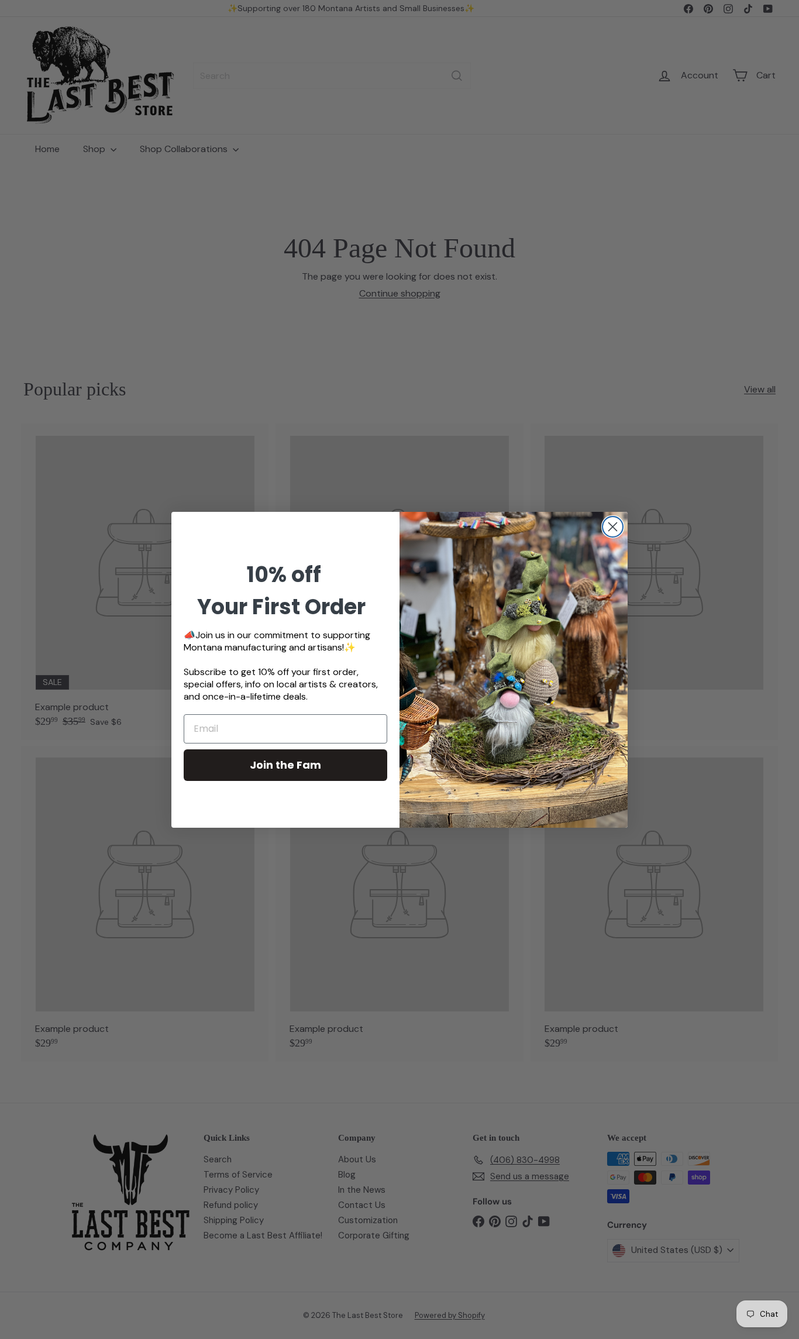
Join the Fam (285, 765)
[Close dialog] (612, 527)
